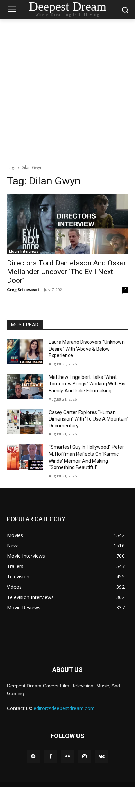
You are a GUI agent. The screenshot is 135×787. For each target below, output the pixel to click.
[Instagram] (84, 756)
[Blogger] (33, 756)
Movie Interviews (23, 251)
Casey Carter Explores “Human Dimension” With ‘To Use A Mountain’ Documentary (88, 419)
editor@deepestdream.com (64, 708)
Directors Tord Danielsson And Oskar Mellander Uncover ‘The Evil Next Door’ (66, 271)
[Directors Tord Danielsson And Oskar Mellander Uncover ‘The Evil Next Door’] (67, 224)
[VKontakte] (101, 756)
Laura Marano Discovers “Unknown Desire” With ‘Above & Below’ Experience (87, 348)
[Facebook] (50, 756)
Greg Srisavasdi (23, 289)
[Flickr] (67, 756)
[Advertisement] (67, 90)
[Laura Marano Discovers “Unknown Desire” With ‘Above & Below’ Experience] (25, 351)
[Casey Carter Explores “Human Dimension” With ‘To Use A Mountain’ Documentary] (25, 422)
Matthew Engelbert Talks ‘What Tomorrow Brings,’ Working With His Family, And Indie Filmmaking (87, 383)
